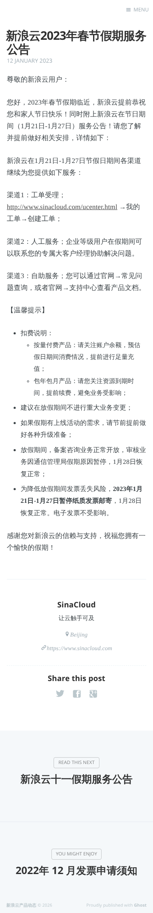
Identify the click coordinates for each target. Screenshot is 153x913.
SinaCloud (76, 605)
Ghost (140, 905)
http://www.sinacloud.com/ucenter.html (62, 207)
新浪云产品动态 (21, 905)
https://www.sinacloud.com (79, 648)
